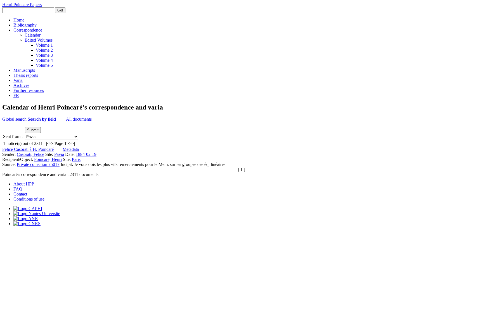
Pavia (59, 154)
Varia (18, 80)
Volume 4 (44, 60)
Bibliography (25, 25)
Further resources (28, 90)
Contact (20, 194)
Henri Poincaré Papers (22, 4)
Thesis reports (25, 75)
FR (16, 95)
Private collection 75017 (38, 164)
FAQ (17, 189)
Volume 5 (44, 65)
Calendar (33, 35)
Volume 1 (44, 45)
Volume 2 (44, 50)
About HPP (23, 184)
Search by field (42, 119)
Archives (21, 85)
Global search (14, 119)
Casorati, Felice (30, 154)
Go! (60, 10)
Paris (76, 159)
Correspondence (27, 30)
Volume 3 (44, 55)
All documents (79, 119)
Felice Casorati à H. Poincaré (28, 149)
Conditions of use (28, 199)
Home (18, 20)
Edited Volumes (39, 40)
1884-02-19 (86, 154)
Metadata (71, 149)
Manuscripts (24, 70)
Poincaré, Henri (48, 159)
